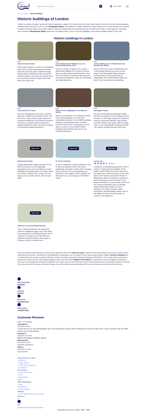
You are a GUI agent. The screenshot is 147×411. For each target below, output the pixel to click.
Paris (21, 384)
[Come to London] (24, 6)
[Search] (100, 6)
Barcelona (23, 387)
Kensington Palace (101, 110)
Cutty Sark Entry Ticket (26, 110)
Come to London (23, 13)
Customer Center (25, 372)
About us (22, 360)
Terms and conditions (27, 365)
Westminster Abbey (25, 161)
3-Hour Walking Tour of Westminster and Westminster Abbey (109, 64)
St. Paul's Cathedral (63, 161)
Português (39, 407)
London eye (98, 161)
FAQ (20, 375)
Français (26, 407)
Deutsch (32, 407)
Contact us (23, 368)
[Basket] (127, 6)
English (20, 407)
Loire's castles (24, 389)
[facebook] (74, 403)
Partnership (23, 377)
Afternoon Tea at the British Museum (32, 226)
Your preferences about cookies (32, 394)
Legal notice (23, 363)
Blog (20, 379)
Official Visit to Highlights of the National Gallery (71, 111)
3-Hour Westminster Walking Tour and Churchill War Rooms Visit (70, 64)
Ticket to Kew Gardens (26, 64)
